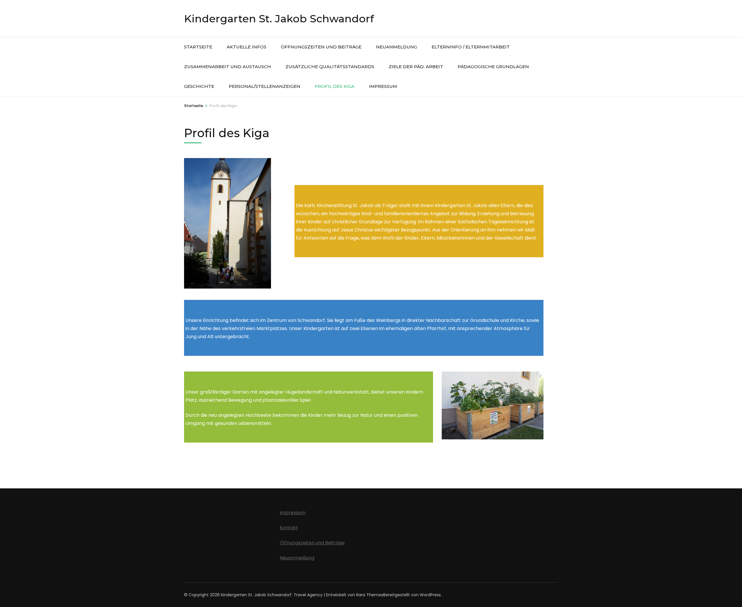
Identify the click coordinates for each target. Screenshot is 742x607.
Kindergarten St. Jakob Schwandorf (279, 18)
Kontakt (289, 527)
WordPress (430, 595)
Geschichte (199, 86)
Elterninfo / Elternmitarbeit (471, 47)
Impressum (383, 86)
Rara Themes (369, 595)
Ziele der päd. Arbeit (416, 66)
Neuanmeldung (396, 47)
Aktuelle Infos (246, 47)
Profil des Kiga (334, 86)
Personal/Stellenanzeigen (264, 86)
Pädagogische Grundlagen (493, 66)
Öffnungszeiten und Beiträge (321, 47)
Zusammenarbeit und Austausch (227, 66)
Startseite (198, 47)
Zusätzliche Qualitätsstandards (329, 66)
